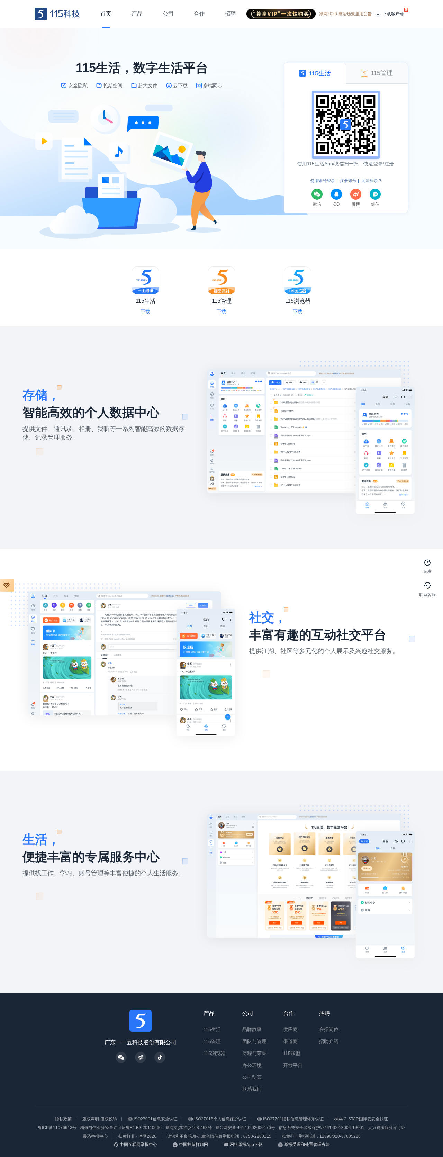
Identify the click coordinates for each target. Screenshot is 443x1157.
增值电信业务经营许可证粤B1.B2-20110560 (121, 1127)
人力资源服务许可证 (386, 1127)
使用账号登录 (322, 180)
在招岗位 (328, 1029)
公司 (247, 1013)
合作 (288, 1013)
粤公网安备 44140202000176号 (245, 1127)
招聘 (324, 1013)
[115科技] (57, 14)
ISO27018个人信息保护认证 (220, 1119)
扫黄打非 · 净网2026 (137, 1136)
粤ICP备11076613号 (57, 1127)
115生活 (212, 1029)
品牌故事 (252, 1029)
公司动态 (252, 1077)
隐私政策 (63, 1119)
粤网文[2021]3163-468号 (188, 1127)
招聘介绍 (328, 1041)
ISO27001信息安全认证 (156, 1119)
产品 (209, 1013)
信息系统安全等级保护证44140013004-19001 (321, 1127)
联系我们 (252, 1089)
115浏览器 (215, 1053)
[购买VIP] (7, 585)
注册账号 (348, 180)
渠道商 (290, 1041)
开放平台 (292, 1065)
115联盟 (291, 1053)
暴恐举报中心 (95, 1136)
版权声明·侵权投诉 (99, 1119)
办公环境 (252, 1065)
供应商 (290, 1029)
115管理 (212, 1041)
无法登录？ (371, 180)
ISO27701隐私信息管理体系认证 (293, 1119)
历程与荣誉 (254, 1053)
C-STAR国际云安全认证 (366, 1119)
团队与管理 (254, 1041)
